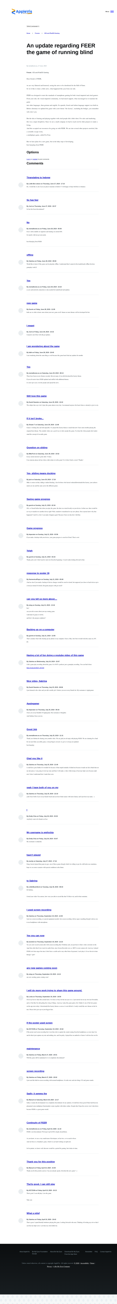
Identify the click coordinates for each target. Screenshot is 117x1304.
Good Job (32, 729)
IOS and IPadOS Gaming (52, 33)
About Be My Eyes (56, 1251)
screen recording (35, 1071)
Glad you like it (34, 758)
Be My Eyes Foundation (40, 1251)
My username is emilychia (40, 832)
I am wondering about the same (43, 346)
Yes (28, 280)
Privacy (49, 1266)
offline (30, 255)
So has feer (32, 200)
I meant (30, 325)
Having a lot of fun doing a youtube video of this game (55, 655)
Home (28, 33)
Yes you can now (35, 935)
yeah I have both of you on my (42, 787)
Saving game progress (38, 499)
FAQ (96, 1251)
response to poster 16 (38, 573)
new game (32, 303)
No (28, 222)
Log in (29, 159)
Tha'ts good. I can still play (41, 1184)
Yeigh (30, 550)
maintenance (33, 1048)
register (35, 159)
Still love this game (37, 396)
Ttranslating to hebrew (38, 177)
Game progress (35, 528)
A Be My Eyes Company (61, 1266)
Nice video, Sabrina (37, 681)
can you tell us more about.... (42, 599)
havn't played (34, 855)
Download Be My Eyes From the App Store (72, 1253)
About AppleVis (25, 1251)
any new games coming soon (42, 968)
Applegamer (33, 703)
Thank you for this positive (41, 1161)
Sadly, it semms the (37, 1093)
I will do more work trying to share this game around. (54, 990)
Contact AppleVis (105, 1251)
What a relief (33, 1213)
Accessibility (84, 1263)
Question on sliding (37, 447)
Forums (37, 33)
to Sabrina (32, 880)
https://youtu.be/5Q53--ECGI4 (35, 668)
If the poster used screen (40, 1023)
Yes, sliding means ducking (41, 473)
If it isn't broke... (35, 418)
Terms (92, 1263)
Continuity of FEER (37, 1122)
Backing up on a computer (40, 629)
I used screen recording (39, 910)
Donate (34, 1254)
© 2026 (76, 1263)
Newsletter (88, 1251)
